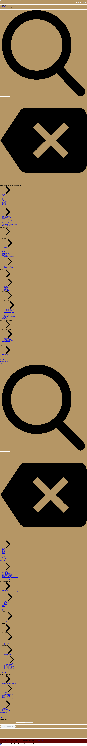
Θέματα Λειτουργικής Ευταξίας (5, 359)
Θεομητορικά (4, 237)
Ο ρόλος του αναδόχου (10, 309)
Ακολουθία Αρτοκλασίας (6, 221)
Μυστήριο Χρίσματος (8, 311)
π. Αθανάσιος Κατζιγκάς (8, 340)
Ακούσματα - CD (5, 354)
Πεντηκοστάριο (5, 255)
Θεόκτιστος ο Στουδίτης (6, 225)
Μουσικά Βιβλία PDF (6, 696)
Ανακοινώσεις (2, 560)
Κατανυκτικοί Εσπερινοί (6, 254)
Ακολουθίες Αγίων (5, 317)
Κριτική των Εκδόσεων (6, 216)
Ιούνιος (3, 198)
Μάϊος (3, 197)
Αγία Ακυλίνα (6, 338)
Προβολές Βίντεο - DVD (6, 355)
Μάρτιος (3, 196)
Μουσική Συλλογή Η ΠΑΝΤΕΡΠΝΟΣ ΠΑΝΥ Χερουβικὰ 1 (12, 723)
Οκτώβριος (4, 202)
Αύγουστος (4, 200)
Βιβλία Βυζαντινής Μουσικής (7, 343)
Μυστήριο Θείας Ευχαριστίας (9, 312)
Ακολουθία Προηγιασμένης (7, 220)
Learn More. (2, 744)
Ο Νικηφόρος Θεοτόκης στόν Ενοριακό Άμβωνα (10, 236)
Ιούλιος (3, 199)
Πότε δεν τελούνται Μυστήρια (9, 316)
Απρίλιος (4, 551)
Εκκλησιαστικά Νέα (3, 357)
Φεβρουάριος (4, 195)
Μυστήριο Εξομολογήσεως (9, 668)
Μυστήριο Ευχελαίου (8, 314)
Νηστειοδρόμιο (5, 318)
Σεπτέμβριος (4, 201)
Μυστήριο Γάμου (7, 315)
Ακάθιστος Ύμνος (5, 252)
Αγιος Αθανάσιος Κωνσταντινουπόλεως (9, 224)
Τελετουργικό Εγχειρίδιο (6, 219)
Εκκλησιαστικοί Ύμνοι (6, 341)
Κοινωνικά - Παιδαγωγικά (8, 267)
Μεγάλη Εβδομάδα (5, 253)
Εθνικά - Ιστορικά (7, 265)
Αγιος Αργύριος (5, 223)
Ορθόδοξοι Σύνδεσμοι (4, 361)
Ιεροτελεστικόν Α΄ (5, 218)
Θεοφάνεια (6, 249)
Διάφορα (6, 604)
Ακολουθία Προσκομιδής (6, 217)
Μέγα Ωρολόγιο (7, 290)
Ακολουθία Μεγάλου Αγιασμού (7, 575)
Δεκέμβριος (4, 204)
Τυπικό (1, 363)
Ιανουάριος (4, 194)
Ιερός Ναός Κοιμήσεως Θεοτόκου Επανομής (10, 222)
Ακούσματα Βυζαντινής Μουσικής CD (9, 328)
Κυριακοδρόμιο (5, 590)
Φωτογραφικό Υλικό (6, 356)
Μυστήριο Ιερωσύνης (8, 667)
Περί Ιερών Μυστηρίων (8, 299)
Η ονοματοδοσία (9, 310)
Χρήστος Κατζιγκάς (7, 339)
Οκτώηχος (6, 287)
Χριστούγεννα (6, 247)
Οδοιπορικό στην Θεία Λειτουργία (8, 256)
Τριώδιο (3, 251)
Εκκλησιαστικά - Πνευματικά (9, 266)
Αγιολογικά (4, 250)
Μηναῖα (5, 286)
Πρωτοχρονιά (6, 248)
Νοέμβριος (4, 203)
